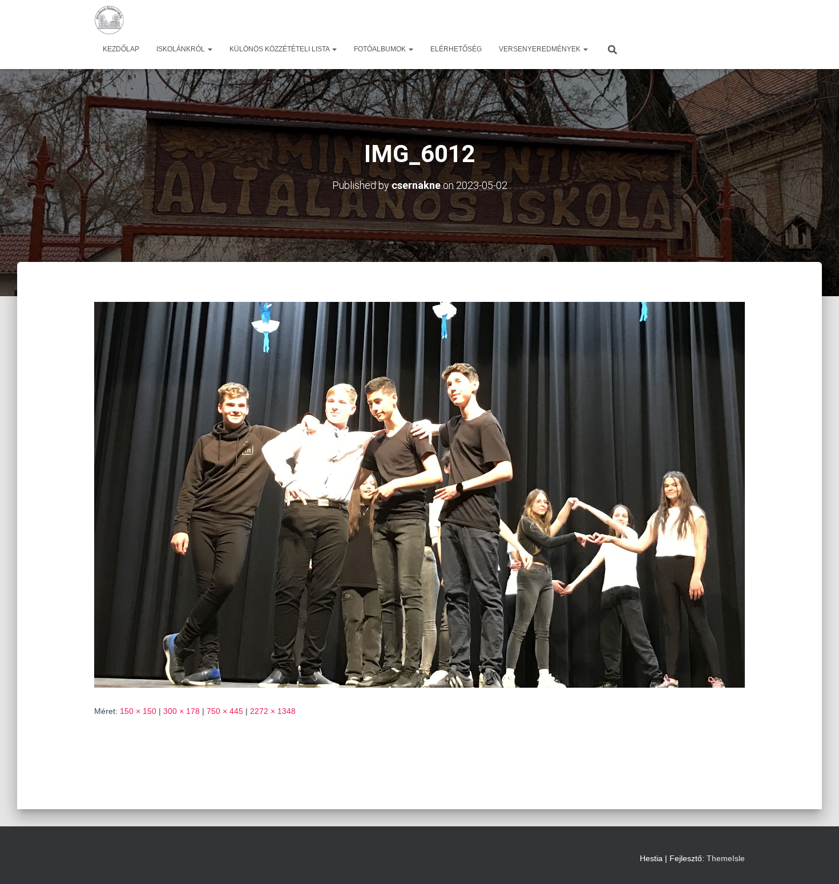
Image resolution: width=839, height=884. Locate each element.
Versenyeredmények (540, 49)
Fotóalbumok (381, 49)
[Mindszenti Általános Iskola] (109, 20)
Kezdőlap (121, 49)
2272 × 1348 (273, 711)
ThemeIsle (726, 858)
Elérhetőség (456, 49)
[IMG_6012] (419, 494)
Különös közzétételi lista (280, 49)
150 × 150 (138, 711)
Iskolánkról (181, 49)
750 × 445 (225, 711)
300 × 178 (181, 711)
